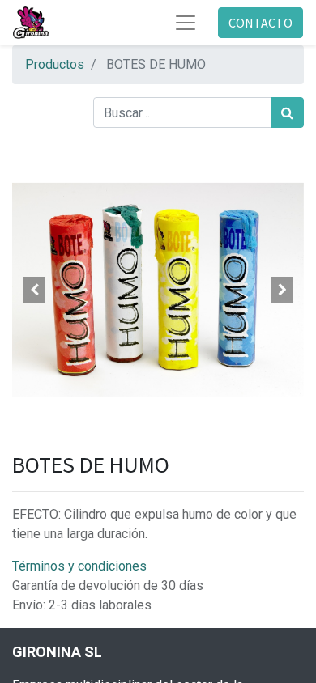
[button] (34, 289)
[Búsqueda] (287, 112)
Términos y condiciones (79, 566)
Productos (54, 64)
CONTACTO (260, 23)
